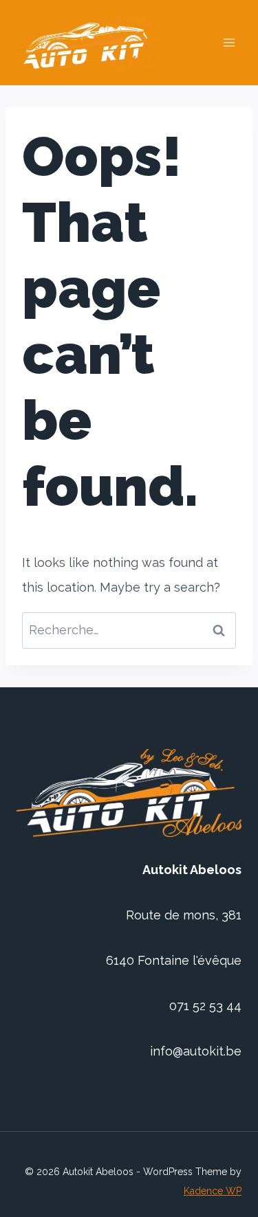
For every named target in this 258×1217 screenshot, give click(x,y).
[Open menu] (228, 43)
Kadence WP (212, 1190)
